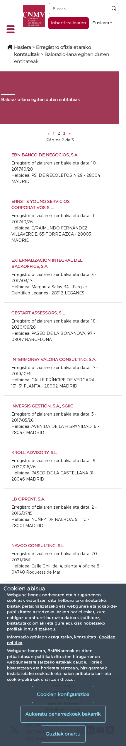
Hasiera (22, 47)
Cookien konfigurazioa (63, 694)
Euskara (100, 22)
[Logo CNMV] (34, 16)
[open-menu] (12, 29)
